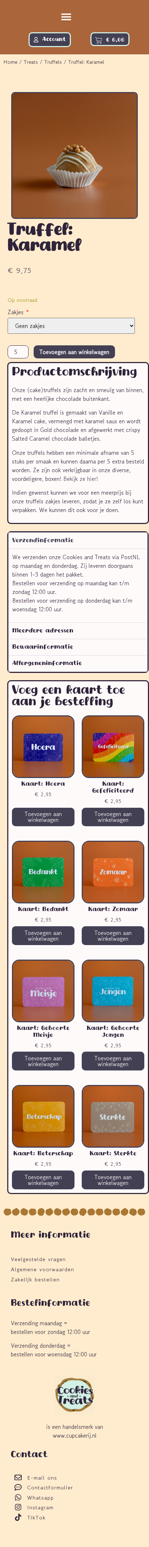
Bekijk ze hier (79, 478)
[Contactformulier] (18, 1487)
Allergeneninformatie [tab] (47, 663)
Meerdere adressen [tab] (42, 631)
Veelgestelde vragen (38, 1259)
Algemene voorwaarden (42, 1269)
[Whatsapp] (18, 1497)
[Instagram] (18, 1507)
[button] (66, 17)
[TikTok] (18, 1517)
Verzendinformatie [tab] (43, 540)
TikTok (36, 1517)
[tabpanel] (78, 585)
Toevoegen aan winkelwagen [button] (43, 817)
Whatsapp (40, 1497)
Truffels (53, 62)
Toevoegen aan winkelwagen (74, 352)
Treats (31, 62)
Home (10, 62)
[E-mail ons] (18, 1477)
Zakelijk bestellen (35, 1279)
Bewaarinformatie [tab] (42, 647)
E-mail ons (42, 1477)
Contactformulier (50, 1487)
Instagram (40, 1507)
